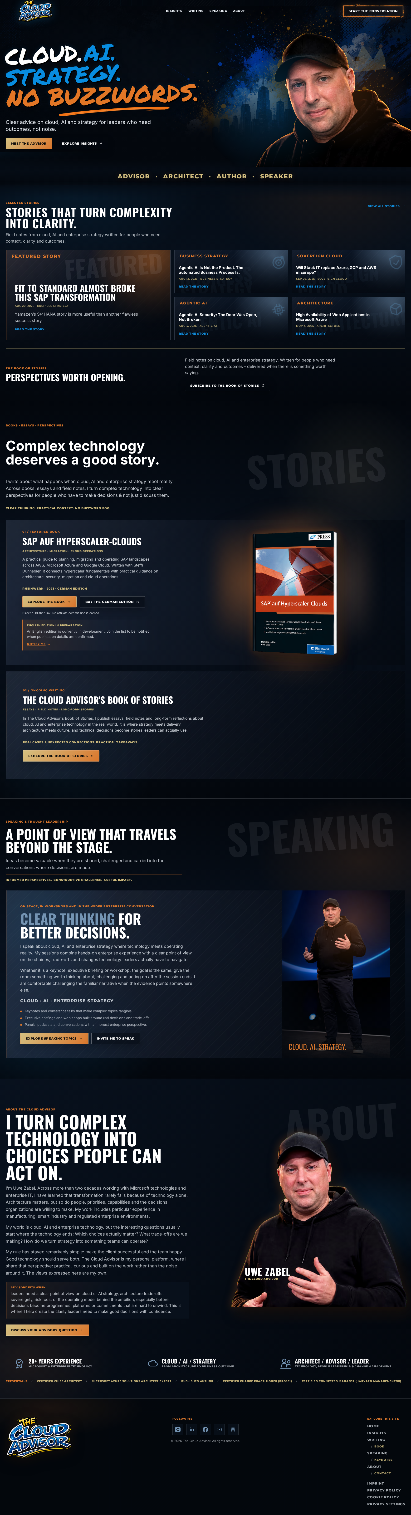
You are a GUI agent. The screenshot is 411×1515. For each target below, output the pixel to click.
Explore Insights (79, 143)
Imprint (375, 1483)
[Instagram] (177, 1429)
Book (379, 1446)
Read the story (29, 329)
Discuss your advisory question (44, 1330)
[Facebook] (205, 1429)
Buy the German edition (109, 602)
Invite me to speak (115, 1038)
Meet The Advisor (29, 143)
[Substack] (233, 1429)
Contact (382, 1473)
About (239, 11)
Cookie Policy (383, 1497)
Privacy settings (386, 1504)
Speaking (218, 11)
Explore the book (46, 602)
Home (373, 1426)
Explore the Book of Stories (58, 756)
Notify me (36, 644)
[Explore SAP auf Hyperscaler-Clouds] (294, 593)
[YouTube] (219, 1429)
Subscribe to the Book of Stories (224, 385)
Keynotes (383, 1459)
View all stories (384, 206)
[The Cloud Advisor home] (35, 11)
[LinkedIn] (191, 1429)
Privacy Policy (384, 1490)
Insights (174, 11)
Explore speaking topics (51, 1038)
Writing (196, 11)
